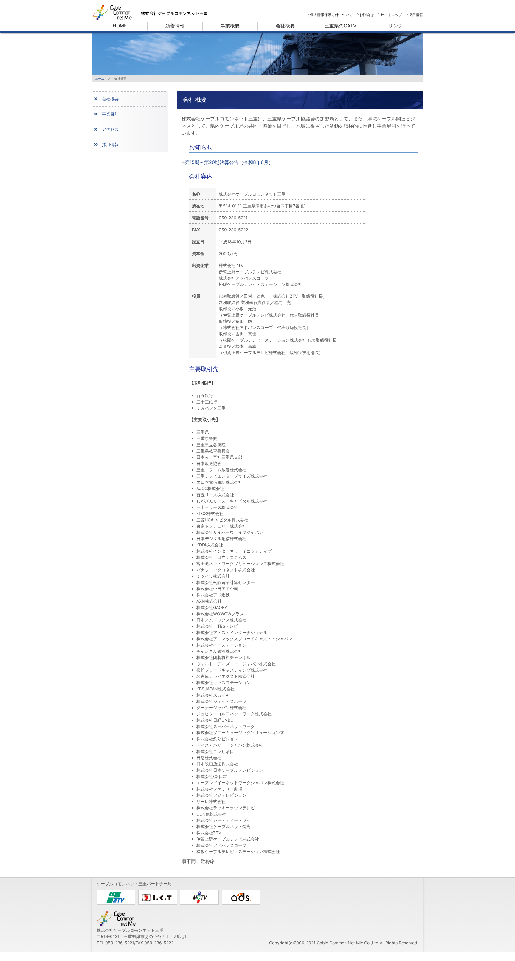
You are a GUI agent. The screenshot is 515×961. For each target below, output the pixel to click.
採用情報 (416, 15)
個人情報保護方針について (331, 15)
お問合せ (366, 15)
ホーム (99, 78)
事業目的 (110, 114)
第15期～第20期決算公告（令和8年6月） (229, 162)
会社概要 (110, 98)
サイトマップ (391, 15)
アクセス (110, 129)
